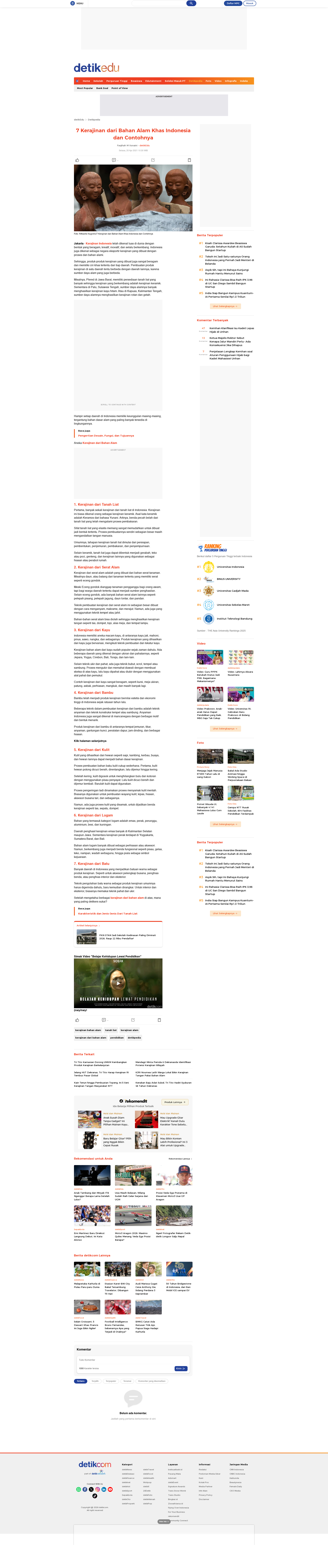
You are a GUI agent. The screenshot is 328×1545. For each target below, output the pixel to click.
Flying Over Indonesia (178, 1508)
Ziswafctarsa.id (175, 1503)
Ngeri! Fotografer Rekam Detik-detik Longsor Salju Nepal (173, 1235)
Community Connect (178, 1520)
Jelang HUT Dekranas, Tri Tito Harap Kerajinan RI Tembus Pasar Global (101, 1074)
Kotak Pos (204, 1482)
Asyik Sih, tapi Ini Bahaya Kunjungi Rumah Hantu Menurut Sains (227, 271)
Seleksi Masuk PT (175, 81)
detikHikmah (149, 1499)
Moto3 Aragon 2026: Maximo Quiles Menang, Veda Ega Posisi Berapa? (133, 1236)
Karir (201, 1478)
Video (218, 81)
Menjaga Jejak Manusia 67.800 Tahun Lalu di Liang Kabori (209, 773)
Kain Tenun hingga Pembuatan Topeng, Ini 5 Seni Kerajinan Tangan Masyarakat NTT (101, 1084)
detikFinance (128, 1478)
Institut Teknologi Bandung (234, 618)
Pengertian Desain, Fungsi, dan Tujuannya (106, 435)
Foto (208, 81)
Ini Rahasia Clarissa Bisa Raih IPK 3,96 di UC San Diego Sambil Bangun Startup (228, 283)
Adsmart (172, 1478)
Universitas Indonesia (230, 566)
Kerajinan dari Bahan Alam (100, 443)
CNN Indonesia (237, 1469)
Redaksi (203, 1469)
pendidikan (117, 1037)
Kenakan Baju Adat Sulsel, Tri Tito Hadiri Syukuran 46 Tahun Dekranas (163, 1084)
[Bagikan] (153, 160)
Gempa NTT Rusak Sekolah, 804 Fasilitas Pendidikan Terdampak (241, 810)
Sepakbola (127, 1495)
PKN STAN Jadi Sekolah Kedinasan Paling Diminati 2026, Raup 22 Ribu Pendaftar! (127, 937)
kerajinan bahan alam (88, 1030)
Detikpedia (195, 81)
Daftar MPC (233, 3)
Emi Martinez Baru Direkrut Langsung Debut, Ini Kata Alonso (89, 1236)
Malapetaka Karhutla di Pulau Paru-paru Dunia (87, 1285)
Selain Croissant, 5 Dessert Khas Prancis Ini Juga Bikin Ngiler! (86, 1325)
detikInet (126, 1482)
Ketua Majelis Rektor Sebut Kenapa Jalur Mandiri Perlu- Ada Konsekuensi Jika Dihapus (230, 341)
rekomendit (173, 1516)
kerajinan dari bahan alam (128, 898)
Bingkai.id (173, 1499)
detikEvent (173, 1482)
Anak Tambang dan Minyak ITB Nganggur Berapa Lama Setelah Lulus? (92, 1196)
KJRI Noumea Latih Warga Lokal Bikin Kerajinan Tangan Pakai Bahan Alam (161, 1074)
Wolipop (147, 1482)
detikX (146, 1486)
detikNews (127, 1469)
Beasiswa (136, 81)
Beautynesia (235, 1482)
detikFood (148, 1474)
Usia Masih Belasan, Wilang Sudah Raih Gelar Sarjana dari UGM (131, 1196)
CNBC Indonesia (237, 1474)
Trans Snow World (177, 1491)
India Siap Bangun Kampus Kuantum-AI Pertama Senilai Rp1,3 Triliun (229, 295)
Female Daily (236, 1486)
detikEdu (79, 119)
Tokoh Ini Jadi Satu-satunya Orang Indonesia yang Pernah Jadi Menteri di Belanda (229, 260)
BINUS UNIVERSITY (229, 579)
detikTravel (148, 1469)
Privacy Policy (205, 1495)
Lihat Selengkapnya (223, 306)
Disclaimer (204, 1499)
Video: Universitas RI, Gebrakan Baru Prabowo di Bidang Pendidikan (239, 713)
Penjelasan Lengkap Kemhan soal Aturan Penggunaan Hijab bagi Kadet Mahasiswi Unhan (231, 355)
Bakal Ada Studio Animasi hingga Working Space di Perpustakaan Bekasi (239, 775)
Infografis (231, 81)
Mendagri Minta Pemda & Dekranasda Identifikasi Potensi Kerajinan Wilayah (163, 1064)
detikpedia (134, 1037)
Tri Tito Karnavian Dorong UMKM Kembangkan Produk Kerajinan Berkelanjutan (100, 1064)
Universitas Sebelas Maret (233, 604)
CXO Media (235, 1491)
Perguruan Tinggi (116, 81)
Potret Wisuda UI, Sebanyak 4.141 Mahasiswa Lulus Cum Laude (209, 809)
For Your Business (176, 1512)
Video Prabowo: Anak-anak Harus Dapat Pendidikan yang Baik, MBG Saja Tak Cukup (209, 713)
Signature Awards (176, 1486)
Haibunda (234, 1478)
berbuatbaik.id (175, 1469)
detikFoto (147, 1495)
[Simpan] (189, 160)
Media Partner (205, 1486)
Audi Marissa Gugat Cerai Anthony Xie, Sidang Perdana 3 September (146, 1288)
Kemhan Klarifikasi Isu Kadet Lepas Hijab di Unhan (232, 330)
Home (86, 81)
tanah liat (111, 1030)
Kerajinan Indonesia (99, 243)
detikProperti (128, 1503)
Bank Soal (102, 88)
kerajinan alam (129, 1030)
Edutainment (153, 81)
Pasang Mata (174, 1474)
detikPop (147, 1503)
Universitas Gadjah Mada (233, 590)
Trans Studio (174, 1495)
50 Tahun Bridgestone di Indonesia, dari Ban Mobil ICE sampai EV (178, 1287)
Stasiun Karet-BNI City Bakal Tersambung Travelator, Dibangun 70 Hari (117, 1288)
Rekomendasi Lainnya (179, 1159)
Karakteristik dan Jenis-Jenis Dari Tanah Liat (108, 913)
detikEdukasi (128, 1474)
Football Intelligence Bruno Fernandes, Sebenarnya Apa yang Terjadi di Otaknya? (117, 1326)
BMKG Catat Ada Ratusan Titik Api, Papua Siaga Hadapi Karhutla (146, 1326)
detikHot (126, 1486)
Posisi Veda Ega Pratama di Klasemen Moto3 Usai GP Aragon (171, 1196)
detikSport (127, 1491)
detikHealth (148, 1478)
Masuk (249, 3)
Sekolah (98, 81)
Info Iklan (203, 1491)
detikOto (126, 1499)
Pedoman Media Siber (209, 1474)
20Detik (147, 1491)
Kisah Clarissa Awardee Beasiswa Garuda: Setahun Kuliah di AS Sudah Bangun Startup (228, 247)
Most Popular (85, 88)
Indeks (244, 81)
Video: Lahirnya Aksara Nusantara (240, 673)
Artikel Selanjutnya (87, 925)
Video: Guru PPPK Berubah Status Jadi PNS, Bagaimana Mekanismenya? (208, 676)
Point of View (120, 88)
